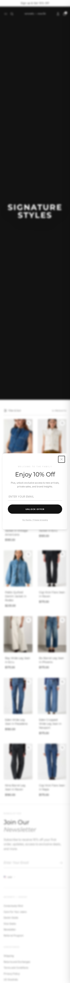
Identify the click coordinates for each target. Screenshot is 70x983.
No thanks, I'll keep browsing (35, 520)
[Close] (61, 459)
